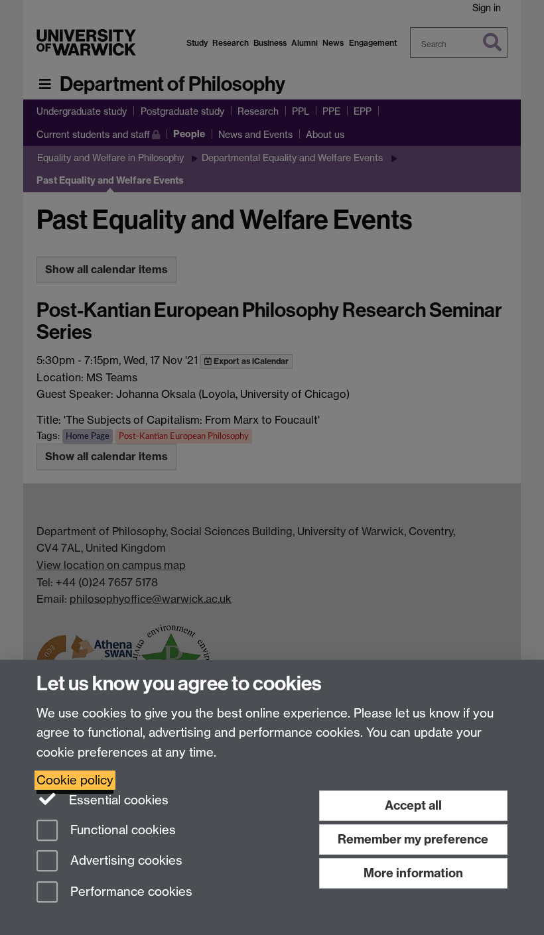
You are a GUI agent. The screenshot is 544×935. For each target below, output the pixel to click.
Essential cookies (117, 800)
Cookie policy (74, 780)
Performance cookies (129, 892)
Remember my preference (413, 839)
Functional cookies (121, 830)
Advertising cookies (124, 861)
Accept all (413, 805)
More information (413, 873)
